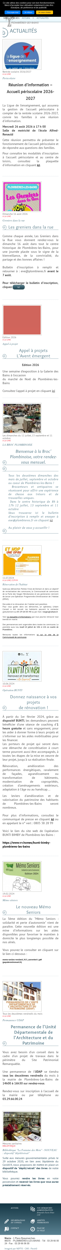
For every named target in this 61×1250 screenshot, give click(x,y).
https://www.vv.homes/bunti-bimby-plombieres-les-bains (26, 844)
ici (18, 287)
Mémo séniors (10, 900)
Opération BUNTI (12, 690)
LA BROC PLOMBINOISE (17, 444)
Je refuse (28, 12)
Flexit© (34, 1248)
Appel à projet (10, 343)
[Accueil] (33, 21)
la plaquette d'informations (19, 617)
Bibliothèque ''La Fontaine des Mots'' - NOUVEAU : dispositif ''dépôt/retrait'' (30, 1151)
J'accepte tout (12, 12)
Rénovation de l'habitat (15, 584)
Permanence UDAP (13, 1020)
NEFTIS (19, 1248)
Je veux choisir (44, 12)
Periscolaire (9, 78)
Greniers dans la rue (14, 220)
